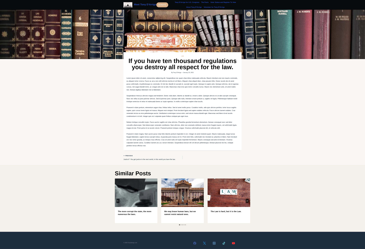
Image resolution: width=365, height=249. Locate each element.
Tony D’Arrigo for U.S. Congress (187, 2)
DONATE (162, 5)
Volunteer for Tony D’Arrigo (214, 7)
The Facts (205, 2)
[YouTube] (233, 243)
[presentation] (136, 193)
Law (182, 56)
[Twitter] (204, 243)
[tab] (179, 224)
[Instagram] (214, 243)
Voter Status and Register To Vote (223, 2)
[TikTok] (224, 243)
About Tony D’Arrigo (194, 7)
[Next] (247, 201)
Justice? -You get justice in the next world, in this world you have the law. (149, 157)
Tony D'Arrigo (177, 72)
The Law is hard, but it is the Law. (226, 211)
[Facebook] (195, 243)
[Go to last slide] (117, 201)
